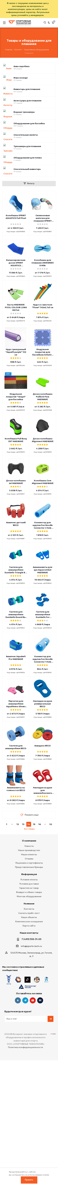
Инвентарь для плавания (27, 89)
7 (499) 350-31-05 (31, 939)
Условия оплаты (29, 879)
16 (39, 824)
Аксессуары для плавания (27, 100)
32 (50, 824)
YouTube (33, 1000)
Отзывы (29, 858)
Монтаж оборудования (29, 896)
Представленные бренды (29, 867)
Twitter (40, 1000)
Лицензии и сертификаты (29, 863)
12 (18, 824)
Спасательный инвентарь (27, 169)
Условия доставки (29, 883)
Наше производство (29, 850)
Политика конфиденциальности (25, 1047)
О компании (29, 840)
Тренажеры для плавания (27, 146)
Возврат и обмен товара (29, 892)
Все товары (29, 829)
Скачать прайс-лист (29, 913)
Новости (29, 846)
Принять (29, 1179)
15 (34, 824)
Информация (29, 874)
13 (23, 824)
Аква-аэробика (21, 66)
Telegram (25, 1000)
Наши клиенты (29, 854)
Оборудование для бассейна (29, 123)
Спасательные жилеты (26, 135)
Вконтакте (18, 1000)
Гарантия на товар (29, 888)
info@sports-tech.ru (31, 946)
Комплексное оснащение (29, 921)
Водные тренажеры (24, 112)
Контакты (29, 908)
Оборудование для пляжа (28, 158)
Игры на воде (21, 78)
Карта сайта (29, 925)
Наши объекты (29, 917)
